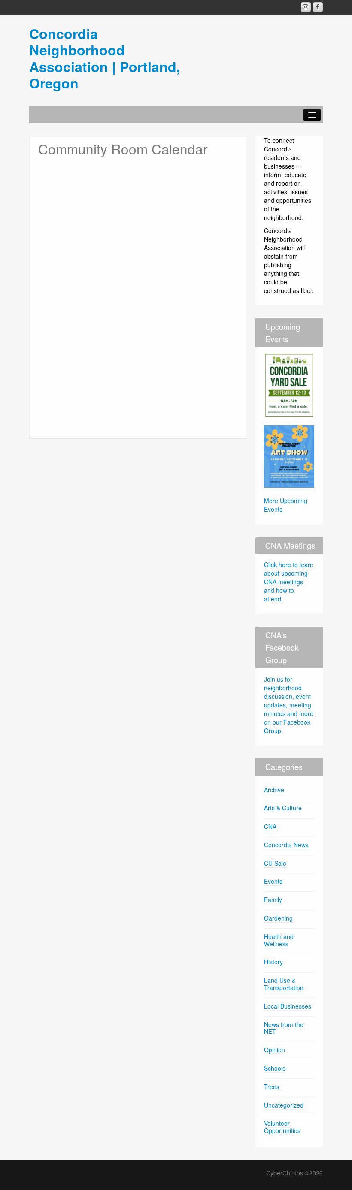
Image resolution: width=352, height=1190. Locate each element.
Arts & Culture (283, 807)
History (273, 961)
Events (273, 881)
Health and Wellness (279, 940)
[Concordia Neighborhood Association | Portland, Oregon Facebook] (318, 7)
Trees (271, 1086)
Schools (274, 1068)
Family (273, 899)
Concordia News (286, 844)
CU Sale (275, 863)
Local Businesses (287, 1006)
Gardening (278, 918)
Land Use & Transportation (283, 984)
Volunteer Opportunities (282, 1127)
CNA (270, 826)
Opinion (274, 1049)
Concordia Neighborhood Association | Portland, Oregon (104, 58)
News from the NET (283, 1028)
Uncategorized (283, 1105)
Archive (274, 789)
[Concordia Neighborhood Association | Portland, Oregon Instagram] (306, 7)
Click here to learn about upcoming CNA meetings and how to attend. (288, 581)
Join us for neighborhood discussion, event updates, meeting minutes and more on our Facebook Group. (288, 705)
